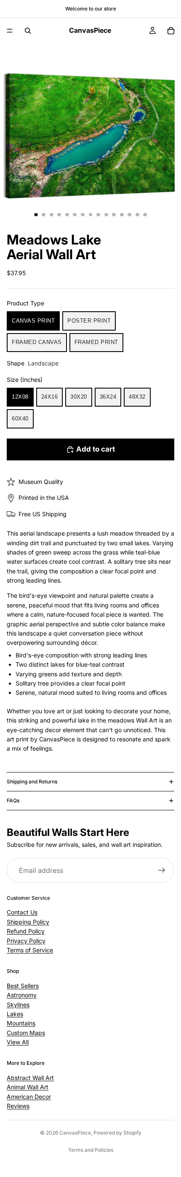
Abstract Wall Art (30, 1077)
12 (121, 214)
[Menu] (9, 30)
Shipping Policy (28, 921)
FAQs (13, 800)
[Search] (28, 30)
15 (145, 214)
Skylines (18, 1004)
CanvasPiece (75, 1133)
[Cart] (171, 30)
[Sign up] (161, 870)
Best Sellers (23, 985)
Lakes (15, 1013)
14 (137, 214)
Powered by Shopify (117, 1133)
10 (106, 214)
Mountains (21, 1023)
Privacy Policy (26, 940)
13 (129, 214)
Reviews (18, 1105)
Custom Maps (26, 1032)
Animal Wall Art (27, 1086)
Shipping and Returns (32, 781)
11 (114, 214)
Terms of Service (30, 950)
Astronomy (22, 994)
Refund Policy (26, 931)
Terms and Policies (90, 1150)
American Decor (29, 1096)
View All (18, 1042)
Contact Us (22, 912)
